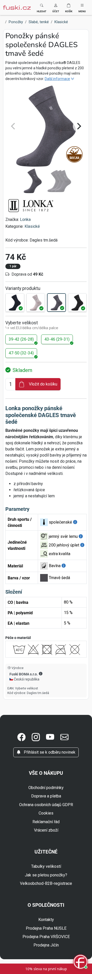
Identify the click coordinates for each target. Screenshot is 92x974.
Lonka (25, 219)
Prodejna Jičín (46, 945)
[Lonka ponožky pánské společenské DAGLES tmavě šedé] (56, 303)
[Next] (78, 126)
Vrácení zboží (46, 830)
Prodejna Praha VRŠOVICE (46, 936)
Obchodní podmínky (46, 787)
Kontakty (46, 919)
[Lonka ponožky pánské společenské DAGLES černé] (77, 302)
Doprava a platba (46, 796)
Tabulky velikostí (46, 866)
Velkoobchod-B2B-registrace (46, 883)
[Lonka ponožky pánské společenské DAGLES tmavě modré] (15, 302)
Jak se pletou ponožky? (46, 875)
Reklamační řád (46, 821)
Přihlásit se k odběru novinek (49, 752)
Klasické (32, 226)
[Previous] (13, 126)
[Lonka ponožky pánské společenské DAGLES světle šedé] (36, 302)
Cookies (46, 813)
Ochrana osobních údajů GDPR (46, 804)
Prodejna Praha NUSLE (46, 928)
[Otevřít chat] (80, 962)
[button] (55, 7)
